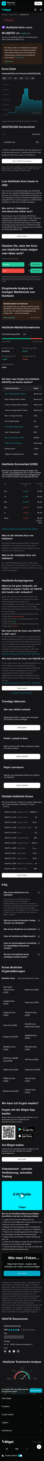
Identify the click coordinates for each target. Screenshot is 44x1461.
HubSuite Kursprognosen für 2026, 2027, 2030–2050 (21, 654)
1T (4, 78)
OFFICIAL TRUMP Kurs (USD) (10, 1059)
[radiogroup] (13, 1330)
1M (15, 78)
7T (10, 78)
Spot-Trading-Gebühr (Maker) (15, 394)
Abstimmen (36, 264)
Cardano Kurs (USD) (8, 1002)
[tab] (22, 1398)
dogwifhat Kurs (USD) (31, 1036)
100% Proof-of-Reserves (13, 443)
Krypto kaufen (22, 236)
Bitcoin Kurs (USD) (11, 1091)
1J (27, 78)
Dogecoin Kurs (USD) (9, 1014)
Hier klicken (19, 57)
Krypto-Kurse (14, 14)
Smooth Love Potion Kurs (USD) (32, 1025)
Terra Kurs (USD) (10, 1025)
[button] (22, 1398)
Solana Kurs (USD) (32, 1070)
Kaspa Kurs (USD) (10, 1037)
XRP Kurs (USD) (31, 1060)
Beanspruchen (36, 1390)
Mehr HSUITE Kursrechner (22, 161)
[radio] (9, 1330)
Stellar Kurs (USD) (10, 1070)
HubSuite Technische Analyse (22, 693)
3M (21, 78)
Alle (32, 78)
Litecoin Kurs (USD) (30, 1079)
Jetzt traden (22, 1159)
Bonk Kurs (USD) (32, 990)
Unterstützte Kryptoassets (14, 427)
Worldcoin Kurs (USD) (9, 1048)
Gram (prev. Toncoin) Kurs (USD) (8, 989)
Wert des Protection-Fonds (14, 438)
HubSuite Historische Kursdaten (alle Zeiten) (20, 529)
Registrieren (9, 61)
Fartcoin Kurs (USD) (30, 1091)
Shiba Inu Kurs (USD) (31, 1014)
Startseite (5, 14)
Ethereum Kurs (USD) (31, 1048)
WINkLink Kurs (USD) (9, 1079)
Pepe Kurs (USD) (32, 1002)
